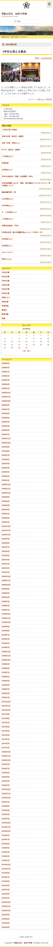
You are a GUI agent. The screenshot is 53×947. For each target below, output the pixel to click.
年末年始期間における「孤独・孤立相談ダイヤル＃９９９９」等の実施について (26, 184)
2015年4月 (6, 814)
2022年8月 (6, 497)
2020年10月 (6, 585)
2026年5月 (6, 363)
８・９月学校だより (9, 212)
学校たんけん (7, 259)
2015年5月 (6, 810)
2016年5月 (6, 777)
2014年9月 (6, 835)
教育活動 (5, 314)
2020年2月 (6, 606)
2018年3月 (6, 689)
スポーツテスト (8, 252)
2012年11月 (6, 906)
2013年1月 (6, 898)
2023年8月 (6, 451)
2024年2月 (6, 430)
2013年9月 (6, 873)
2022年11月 (6, 489)
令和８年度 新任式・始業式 (13, 136)
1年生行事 (5, 272)
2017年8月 (6, 718)
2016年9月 (6, 764)
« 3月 (24, 351)
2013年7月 (6, 877)
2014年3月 (6, 856)
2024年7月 (6, 409)
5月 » (29, 351)
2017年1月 (6, 748)
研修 (3, 318)
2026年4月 (6, 368)
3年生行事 (5, 281)
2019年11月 (6, 618)
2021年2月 (6, 568)
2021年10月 (6, 535)
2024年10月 (6, 401)
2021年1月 (6, 572)
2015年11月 (6, 794)
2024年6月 (6, 413)
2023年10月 (6, 443)
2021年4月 (6, 560)
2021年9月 (6, 539)
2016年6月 (6, 773)
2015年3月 (6, 819)
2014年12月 (6, 823)
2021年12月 (6, 526)
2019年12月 (6, 614)
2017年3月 (6, 739)
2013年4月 (6, 885)
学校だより (41, 99)
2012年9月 (6, 915)
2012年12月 (6, 902)
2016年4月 (6, 781)
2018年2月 (6, 693)
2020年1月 (6, 610)
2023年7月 (6, 455)
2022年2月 (6, 518)
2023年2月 (6, 476)
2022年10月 (6, 493)
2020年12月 (6, 576)
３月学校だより (8, 156)
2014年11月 (6, 827)
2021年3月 (6, 564)
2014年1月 (6, 860)
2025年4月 (6, 376)
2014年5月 (6, 848)
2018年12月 (6, 652)
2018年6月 (6, 677)
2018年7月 (6, 672)
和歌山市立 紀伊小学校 (14, 13)
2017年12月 (6, 702)
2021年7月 (6, 547)
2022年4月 (6, 510)
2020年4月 (6, 597)
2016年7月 (6, 769)
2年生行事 (5, 277)
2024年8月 (6, 405)
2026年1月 (6, 372)
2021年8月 (6, 543)
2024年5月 (6, 418)
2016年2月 (6, 785)
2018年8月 (6, 668)
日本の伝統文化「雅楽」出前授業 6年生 (17, 176)
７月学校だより (8, 219)
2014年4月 (6, 852)
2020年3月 (6, 601)
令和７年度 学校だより (11, 143)
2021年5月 (6, 555)
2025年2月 (6, 384)
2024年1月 (6, 434)
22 (19, 345)
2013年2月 (6, 894)
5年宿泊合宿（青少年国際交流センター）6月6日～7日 (22, 232)
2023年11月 (6, 439)
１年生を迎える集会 (9, 130)
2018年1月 (6, 697)
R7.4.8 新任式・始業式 (11, 150)
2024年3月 (6, 426)
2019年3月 (6, 639)
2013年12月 (6, 865)
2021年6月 (6, 551)
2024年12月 (6, 393)
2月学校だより (7, 170)
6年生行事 (5, 293)
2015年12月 (6, 789)
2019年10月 (6, 622)
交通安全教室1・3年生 (10, 226)
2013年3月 (6, 890)
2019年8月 (6, 631)
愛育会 (4, 310)
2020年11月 (6, 581)
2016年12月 (6, 752)
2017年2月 (6, 743)
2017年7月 (6, 723)
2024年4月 (6, 422)
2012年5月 (6, 923)
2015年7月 (6, 802)
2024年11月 (6, 397)
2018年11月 (6, 656)
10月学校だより (8, 206)
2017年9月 (6, 714)
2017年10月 (6, 710)
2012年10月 (6, 911)
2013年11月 (6, 869)
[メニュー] (49, 4)
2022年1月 (6, 522)
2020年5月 (6, 593)
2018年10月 (6, 660)
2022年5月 (6, 505)
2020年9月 (6, 589)
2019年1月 (6, 647)
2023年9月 (6, 447)
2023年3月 (6, 472)
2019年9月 (6, 627)
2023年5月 (6, 464)
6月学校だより (7, 239)
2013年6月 (6, 881)
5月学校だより (7, 246)
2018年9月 (6, 664)
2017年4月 (6, 735)
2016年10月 (6, 760)
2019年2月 (6, 643)
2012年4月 (6, 927)
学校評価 (5, 163)
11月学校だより (8, 199)
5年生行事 (5, 289)
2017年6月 (6, 727)
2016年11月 (6, 756)
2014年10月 (6, 831)
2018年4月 (6, 685)
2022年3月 (6, 514)
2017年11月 (6, 706)
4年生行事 (5, 285)
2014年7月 (6, 839)
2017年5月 (6, 731)
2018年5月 (6, 681)
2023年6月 (6, 459)
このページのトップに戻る (26, 937)
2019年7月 (6, 635)
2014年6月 (6, 844)
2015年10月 (6, 798)
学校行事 (49, 99)
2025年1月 (6, 388)
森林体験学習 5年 (9, 192)
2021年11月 (6, 530)
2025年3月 (6, 380)
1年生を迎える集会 (14, 51)
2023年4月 (6, 468)
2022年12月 (6, 485)
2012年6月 (6, 919)
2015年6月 (6, 806)
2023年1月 (6, 480)
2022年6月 (6, 501)
